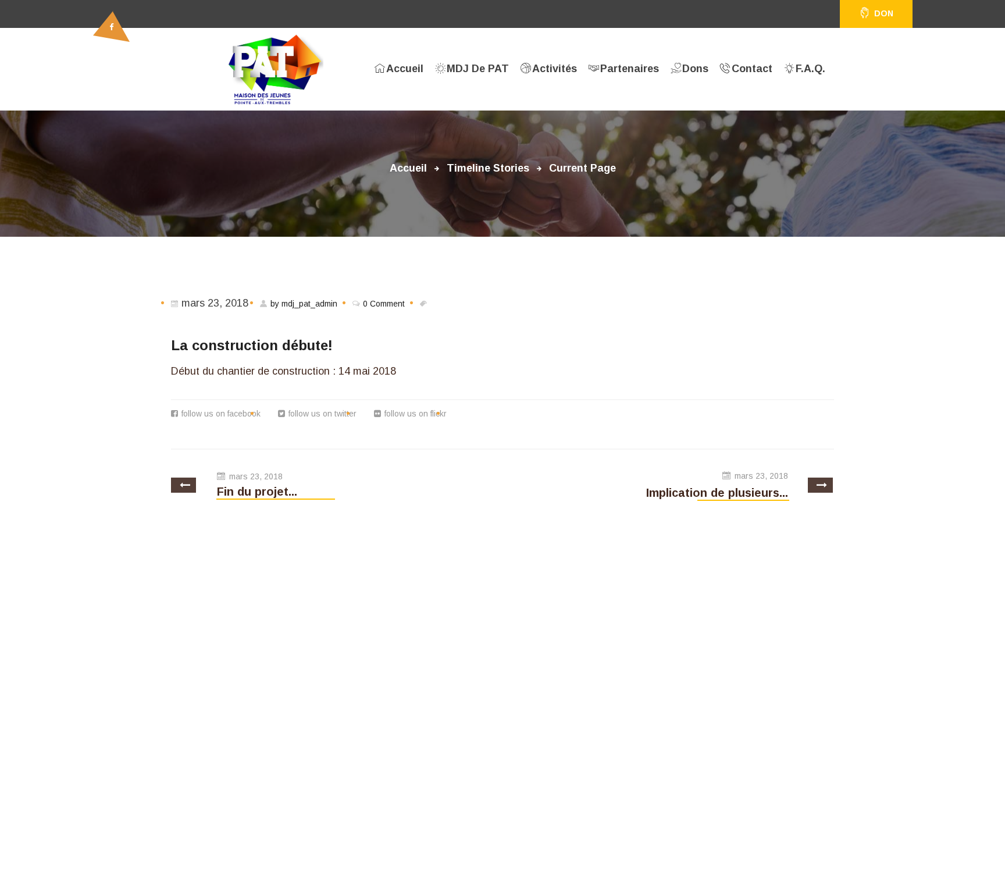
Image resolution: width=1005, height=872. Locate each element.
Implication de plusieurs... (717, 492)
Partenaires (629, 68)
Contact (752, 68)
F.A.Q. (810, 68)
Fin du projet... (257, 491)
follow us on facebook (221, 413)
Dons (695, 68)
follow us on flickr (415, 413)
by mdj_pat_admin (303, 304)
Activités (554, 68)
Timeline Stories (488, 168)
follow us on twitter (322, 413)
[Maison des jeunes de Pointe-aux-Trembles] (276, 69)
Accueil (404, 68)
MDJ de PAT (478, 68)
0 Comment (384, 304)
